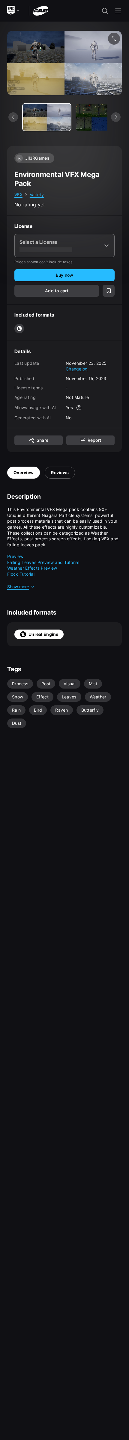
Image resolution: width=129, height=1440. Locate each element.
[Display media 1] (100, 117)
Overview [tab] (24, 472)
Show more (18, 586)
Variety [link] (37, 194)
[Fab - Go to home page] (40, 10)
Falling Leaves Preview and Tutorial (43, 562)
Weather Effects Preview (32, 568)
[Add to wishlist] (109, 291)
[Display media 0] (47, 117)
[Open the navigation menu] (118, 11)
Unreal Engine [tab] (43, 634)
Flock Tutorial (20, 574)
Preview (15, 556)
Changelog (77, 368)
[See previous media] (13, 117)
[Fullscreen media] (114, 39)
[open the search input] (105, 11)
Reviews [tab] (60, 472)
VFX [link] (18, 194)
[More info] (78, 407)
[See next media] (116, 117)
